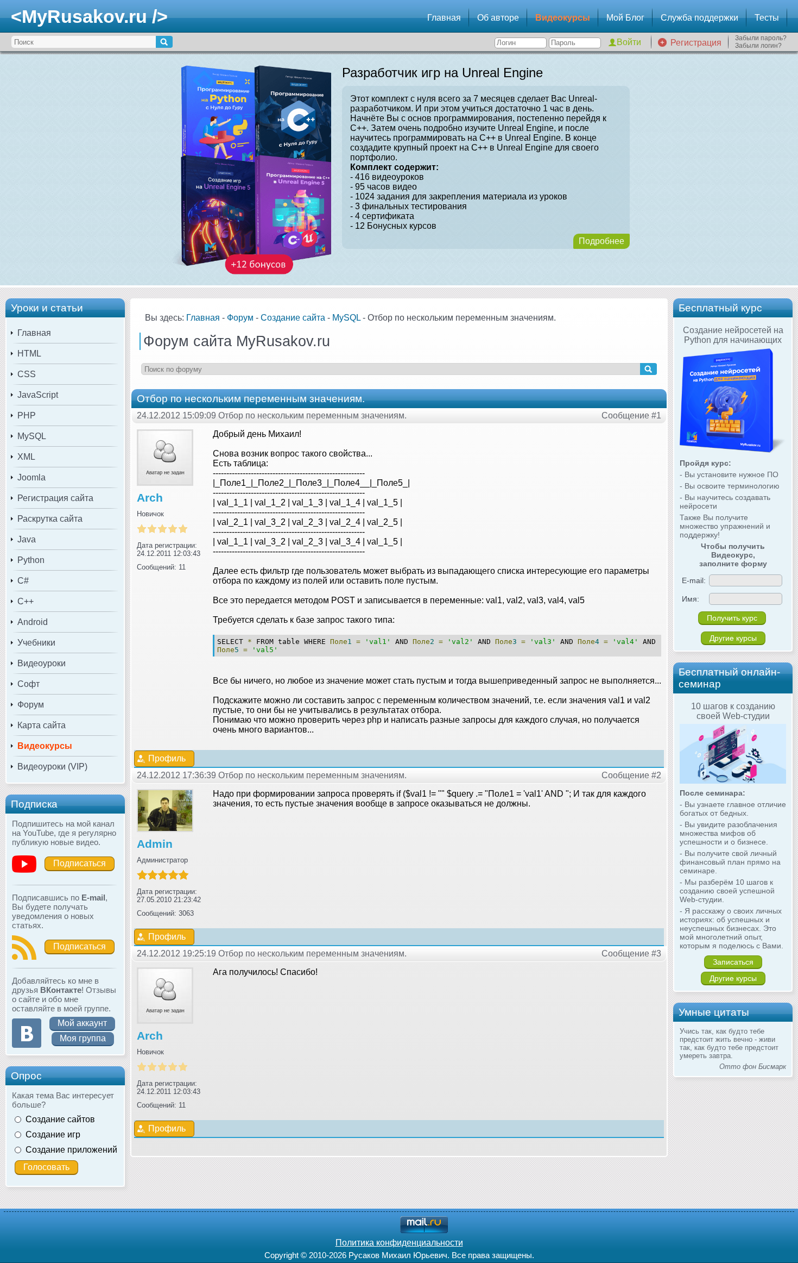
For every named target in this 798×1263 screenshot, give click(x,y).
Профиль (167, 758)
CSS (26, 374)
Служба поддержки (699, 17)
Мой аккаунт (82, 1023)
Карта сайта (41, 725)
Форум (30, 704)
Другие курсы (733, 638)
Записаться (733, 962)
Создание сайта (293, 317)
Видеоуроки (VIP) (52, 766)
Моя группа (83, 1038)
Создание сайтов (60, 1119)
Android (32, 622)
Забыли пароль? (761, 38)
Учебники (36, 642)
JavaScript (37, 394)
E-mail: (694, 580)
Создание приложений (71, 1149)
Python (31, 560)
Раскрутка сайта (50, 518)
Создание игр (53, 1134)
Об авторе (498, 17)
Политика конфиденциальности (399, 1242)
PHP (26, 415)
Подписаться (79, 863)
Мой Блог (625, 17)
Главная (444, 17)
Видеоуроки (41, 663)
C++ (25, 601)
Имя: (690, 599)
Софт (28, 684)
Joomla (31, 477)
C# (23, 580)
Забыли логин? (758, 45)
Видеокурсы (562, 17)
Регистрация (695, 42)
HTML (29, 353)
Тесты (767, 17)
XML (26, 456)
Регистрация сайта (55, 498)
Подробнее (601, 241)
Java (26, 539)
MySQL (31, 436)
